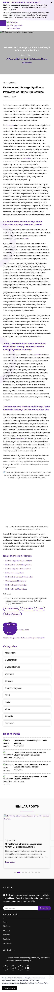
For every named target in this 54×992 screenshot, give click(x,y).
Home (22, 55)
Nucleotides (27, 158)
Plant (7, 695)
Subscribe (44, 908)
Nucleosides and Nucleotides (16, 589)
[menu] (3, 23)
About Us (6, 930)
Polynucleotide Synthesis (14, 573)
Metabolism (10, 653)
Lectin (8, 702)
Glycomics (9, 723)
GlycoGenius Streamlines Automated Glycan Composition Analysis (30, 753)
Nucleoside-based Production (16, 585)
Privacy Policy (43, 983)
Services (6, 935)
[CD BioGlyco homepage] (16, 25)
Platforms (6, 926)
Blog (29, 55)
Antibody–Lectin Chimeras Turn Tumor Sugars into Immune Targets (31, 765)
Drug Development (13, 688)
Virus (7, 709)
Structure (9, 681)
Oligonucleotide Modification (15, 581)
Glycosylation (11, 660)
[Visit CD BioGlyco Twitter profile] (13, 967)
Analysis (9, 716)
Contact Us (7, 943)
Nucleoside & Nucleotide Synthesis (18, 565)
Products (6, 939)
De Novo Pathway (12, 609)
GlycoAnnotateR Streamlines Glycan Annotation (30, 777)
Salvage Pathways (12, 614)
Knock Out (20, 439)
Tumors (26, 239)
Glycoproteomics (12, 667)
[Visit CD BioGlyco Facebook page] (5, 967)
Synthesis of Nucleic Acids (16, 627)
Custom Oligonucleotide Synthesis (18, 569)
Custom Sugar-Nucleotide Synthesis (18, 561)
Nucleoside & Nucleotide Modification (19, 577)
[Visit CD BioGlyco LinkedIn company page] (20, 967)
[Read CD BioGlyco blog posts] (27, 967)
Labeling (37, 354)
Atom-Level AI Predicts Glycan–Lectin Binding (30, 742)
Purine (40, 609)
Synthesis (11, 83)
